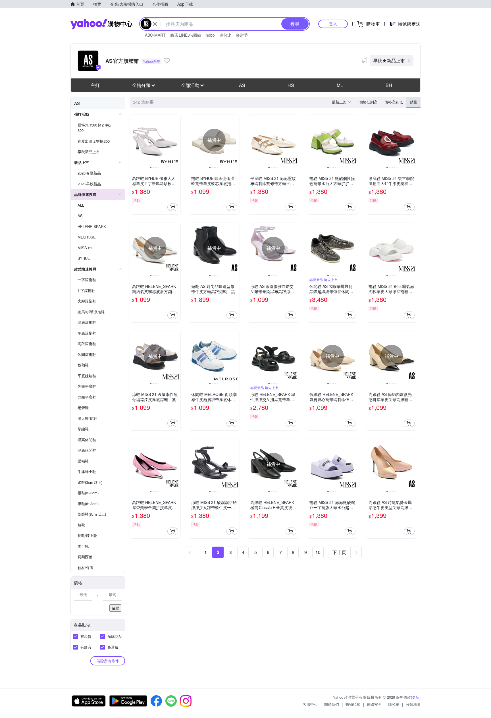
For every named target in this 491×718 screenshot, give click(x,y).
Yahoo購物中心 (101, 24)
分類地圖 (413, 704)
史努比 (225, 35)
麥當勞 (242, 35)
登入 (333, 24)
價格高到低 (393, 102)
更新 (415, 697)
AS (242, 85)
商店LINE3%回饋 (185, 35)
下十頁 (339, 552)
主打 (95, 85)
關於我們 (331, 704)
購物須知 (353, 704)
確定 (115, 608)
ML (340, 85)
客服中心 (310, 704)
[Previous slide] (133, 140)
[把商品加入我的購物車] (172, 207)
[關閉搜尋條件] (154, 23)
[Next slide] (176, 140)
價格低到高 (368, 102)
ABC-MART (155, 35)
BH (389, 85)
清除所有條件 (108, 660)
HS (291, 85)
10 (318, 552)
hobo (210, 35)
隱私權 (393, 704)
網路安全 (374, 704)
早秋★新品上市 (389, 60)
